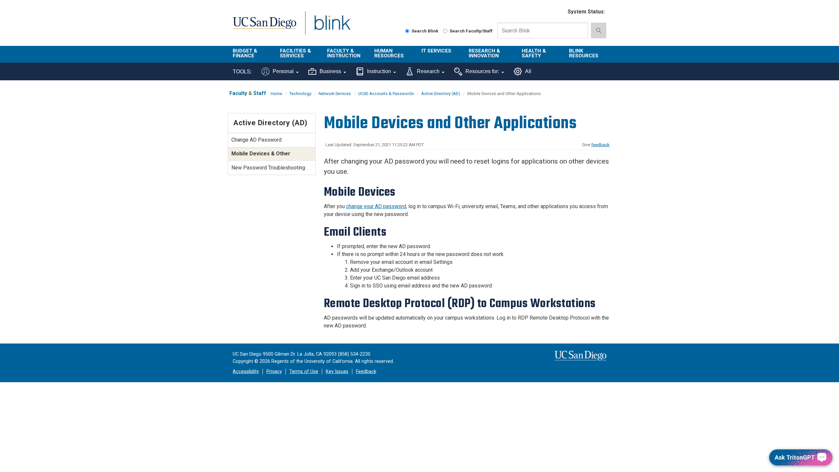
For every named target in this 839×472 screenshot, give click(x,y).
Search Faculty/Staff (471, 30)
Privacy (274, 371)
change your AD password (376, 206)
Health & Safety (534, 53)
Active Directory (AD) (440, 93)
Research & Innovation (484, 53)
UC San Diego (264, 26)
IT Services (436, 51)
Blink (332, 26)
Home (276, 93)
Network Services (335, 93)
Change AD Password (256, 140)
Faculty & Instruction (344, 53)
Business (330, 71)
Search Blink (425, 30)
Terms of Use (303, 371)
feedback (600, 144)
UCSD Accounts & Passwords (386, 93)
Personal (283, 71)
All (528, 71)
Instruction (379, 71)
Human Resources (389, 53)
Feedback (366, 371)
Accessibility (246, 371)
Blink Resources (583, 53)
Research (428, 71)
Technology (300, 93)
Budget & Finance (245, 53)
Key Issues (337, 371)
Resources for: (482, 71)
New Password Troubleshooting (268, 168)
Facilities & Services (295, 53)
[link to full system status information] (558, 12)
